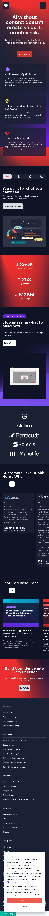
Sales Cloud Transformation (14, 767)
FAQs (5, 819)
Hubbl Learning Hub (11, 814)
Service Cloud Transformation (15, 762)
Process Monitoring (11, 725)
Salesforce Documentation (14, 758)
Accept (24, 900)
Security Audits (9, 745)
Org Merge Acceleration (13, 749)
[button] (12, 484)
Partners (6, 851)
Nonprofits (7, 790)
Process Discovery (11, 721)
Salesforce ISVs (9, 786)
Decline (24, 907)
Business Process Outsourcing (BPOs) (19, 799)
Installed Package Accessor (14, 754)
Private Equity (9, 795)
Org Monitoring (9, 717)
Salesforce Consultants (13, 782)
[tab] (7, 176)
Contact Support (10, 827)
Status (6, 832)
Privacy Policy (12, 882)
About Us (7, 847)
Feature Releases (10, 823)
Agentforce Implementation (14, 740)
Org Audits (7, 712)
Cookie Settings (8, 914)
